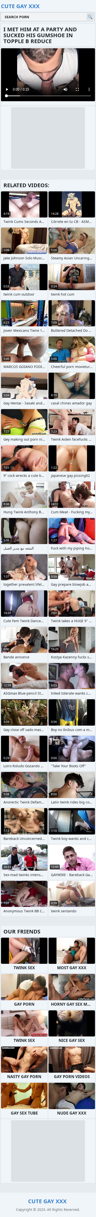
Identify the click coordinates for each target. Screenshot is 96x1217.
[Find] (90, 16)
